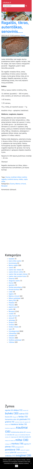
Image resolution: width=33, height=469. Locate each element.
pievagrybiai (19, 447)
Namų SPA (12, 300)
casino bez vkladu (15, 270)
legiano (11, 294)
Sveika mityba (14, 327)
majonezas (14, 437)
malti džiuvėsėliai (25, 437)
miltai (21, 440)
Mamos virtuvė (20, 184)
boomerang (13, 263)
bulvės (12, 413)
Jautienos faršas (19, 422)
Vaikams (11, 338)
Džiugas (15, 417)
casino (11, 267)
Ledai (10, 292)
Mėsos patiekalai (14, 298)
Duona (8, 177)
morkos (17, 443)
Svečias (11, 325)
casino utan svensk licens (17, 276)
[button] (3, 16)
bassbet (11, 259)
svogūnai (23, 455)
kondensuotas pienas (18, 432)
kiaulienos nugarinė (10, 428)
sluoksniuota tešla (22, 452)
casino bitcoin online (16, 272)
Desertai (12, 278)
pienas (10, 446)
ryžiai (13, 452)
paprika (27, 444)
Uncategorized (14, 331)
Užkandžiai (12, 333)
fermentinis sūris (12, 419)
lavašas (7, 437)
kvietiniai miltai (25, 435)
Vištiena (11, 342)
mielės (21, 179)
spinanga (12, 320)
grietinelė (24, 419)
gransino (12, 285)
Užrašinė (12, 335)
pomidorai (12, 449)
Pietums (11, 305)
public (11, 309)
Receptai (4, 186)
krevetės (10, 435)
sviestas (10, 456)
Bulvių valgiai (13, 265)
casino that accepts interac (18, 274)
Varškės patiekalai (15, 340)
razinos (22, 450)
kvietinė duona (13, 179)
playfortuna (13, 307)
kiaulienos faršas (19, 424)
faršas (23, 416)
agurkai (9, 410)
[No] (31, 463)
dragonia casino (14, 281)
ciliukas (22, 35)
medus (7, 440)
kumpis (17, 435)
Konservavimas (14, 289)
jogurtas (27, 422)
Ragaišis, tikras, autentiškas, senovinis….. (15, 27)
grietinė (9, 422)
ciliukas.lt (7, 2)
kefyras (7, 424)
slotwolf (11, 318)
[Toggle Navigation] (5, 9)
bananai (25, 410)
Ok (16, 466)
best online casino (15, 261)
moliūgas (8, 444)
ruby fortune (13, 316)
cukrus (23, 414)
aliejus (17, 410)
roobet (11, 314)
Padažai (11, 303)
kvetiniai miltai (16, 177)
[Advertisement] (12, 223)
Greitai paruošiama (15, 287)
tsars (10, 329)
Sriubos (11, 322)
